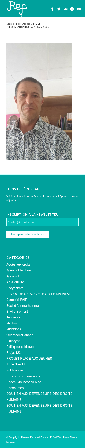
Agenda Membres (19, 270)
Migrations (13, 329)
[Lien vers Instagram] (72, 8)
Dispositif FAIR (16, 299)
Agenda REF (15, 276)
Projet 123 (13, 352)
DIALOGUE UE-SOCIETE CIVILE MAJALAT (38, 293)
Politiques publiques (20, 346)
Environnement (17, 311)
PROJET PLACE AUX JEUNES (29, 358)
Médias (11, 323)
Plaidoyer (13, 340)
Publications (15, 370)
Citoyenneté (14, 287)
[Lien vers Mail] (65, 8)
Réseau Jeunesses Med (23, 381)
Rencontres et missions (23, 376)
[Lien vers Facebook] (52, 8)
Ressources (15, 387)
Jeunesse (13, 317)
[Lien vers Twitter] (59, 8)
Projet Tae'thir (16, 364)
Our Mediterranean (19, 334)
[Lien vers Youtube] (78, 8)
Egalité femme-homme (22, 305)
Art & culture (15, 282)
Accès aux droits (18, 264)
